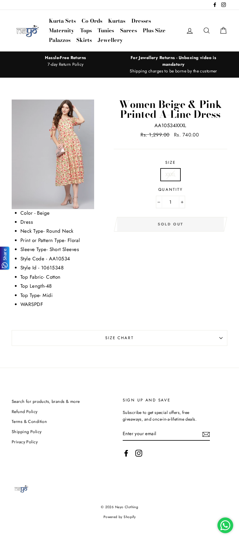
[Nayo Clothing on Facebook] (126, 453)
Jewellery (110, 40)
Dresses (141, 21)
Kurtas (116, 21)
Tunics (106, 30)
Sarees (128, 30)
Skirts (84, 40)
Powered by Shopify (119, 516)
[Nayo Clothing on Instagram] (138, 453)
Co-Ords (92, 21)
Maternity (61, 30)
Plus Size (154, 30)
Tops (86, 30)
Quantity (170, 189)
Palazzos (60, 40)
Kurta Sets (62, 21)
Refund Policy (25, 412)
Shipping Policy (26, 432)
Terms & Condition (29, 421)
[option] (65, 61)
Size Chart (119, 338)
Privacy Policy (25, 442)
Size (170, 162)
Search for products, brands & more (46, 401)
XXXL (170, 174)
